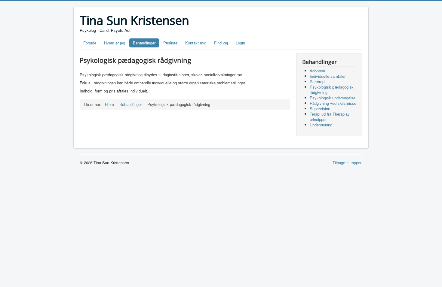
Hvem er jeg (114, 43)
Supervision (320, 108)
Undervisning (321, 125)
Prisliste (170, 43)
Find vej (221, 43)
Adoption (317, 71)
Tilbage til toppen (347, 162)
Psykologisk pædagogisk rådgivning (332, 89)
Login (240, 43)
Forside (89, 43)
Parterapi (317, 81)
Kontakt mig (195, 43)
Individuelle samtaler (327, 76)
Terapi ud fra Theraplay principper (330, 116)
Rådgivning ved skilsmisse (333, 103)
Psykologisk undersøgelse (332, 98)
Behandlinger (144, 43)
